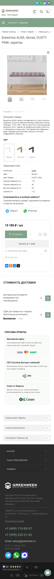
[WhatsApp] (41, 3)
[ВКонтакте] (6, 265)
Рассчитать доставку (17, 251)
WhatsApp (32, 211)
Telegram (14, 211)
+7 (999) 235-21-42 (18, 535)
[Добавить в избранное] (48, 52)
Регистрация (12, 15)
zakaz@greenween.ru (24, 541)
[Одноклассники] (10, 265)
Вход (4, 15)
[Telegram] (37, 3)
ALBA (34, 171)
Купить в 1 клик (27, 243)
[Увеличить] (27, 75)
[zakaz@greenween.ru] (49, 3)
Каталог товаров (17, 22)
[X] (18, 265)
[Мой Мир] (14, 265)
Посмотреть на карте (14, 521)
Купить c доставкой (48, 298)
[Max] (45, 3)
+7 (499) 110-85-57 (18, 528)
